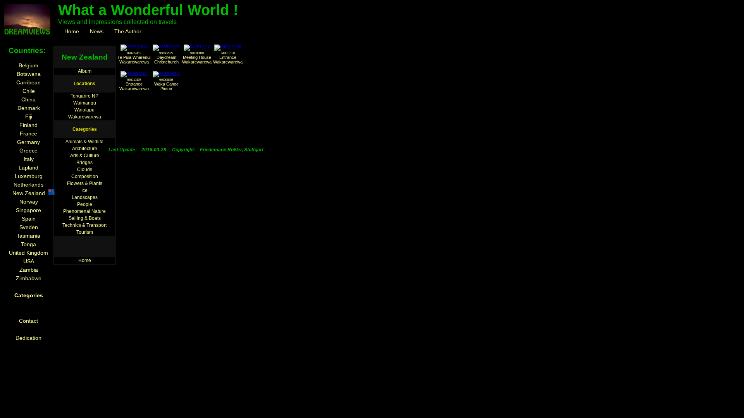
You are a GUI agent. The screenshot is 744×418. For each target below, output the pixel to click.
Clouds (84, 169)
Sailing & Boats (85, 218)
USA (28, 261)
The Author (128, 31)
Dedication (28, 338)
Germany (28, 142)
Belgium (28, 65)
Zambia (28, 270)
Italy (29, 159)
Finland (28, 125)
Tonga (28, 244)
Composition (84, 176)
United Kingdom (28, 253)
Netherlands (28, 185)
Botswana (29, 74)
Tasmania (28, 236)
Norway (28, 202)
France (28, 133)
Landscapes (85, 197)
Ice (84, 190)
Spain (29, 219)
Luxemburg (29, 176)
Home (72, 31)
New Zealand (28, 193)
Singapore (28, 210)
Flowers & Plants (84, 183)
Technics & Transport (84, 225)
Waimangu (84, 103)
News (96, 31)
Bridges (84, 162)
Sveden (28, 227)
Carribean (28, 82)
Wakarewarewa (84, 117)
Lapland (28, 167)
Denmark (28, 108)
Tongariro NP (84, 96)
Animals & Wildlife (84, 141)
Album (84, 71)
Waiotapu (84, 110)
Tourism (84, 232)
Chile (28, 91)
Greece (28, 150)
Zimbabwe (28, 278)
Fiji (28, 116)
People (84, 204)
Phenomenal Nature (84, 211)
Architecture (84, 148)
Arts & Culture (84, 155)
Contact (28, 321)
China (28, 99)
